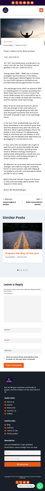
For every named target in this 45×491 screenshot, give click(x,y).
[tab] (17, 270)
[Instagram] (20, 2)
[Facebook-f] (17, 482)
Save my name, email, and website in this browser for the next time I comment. (22, 358)
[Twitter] (24, 482)
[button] (41, 10)
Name (7, 329)
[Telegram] (32, 2)
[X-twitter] (16, 2)
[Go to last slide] (7, 245)
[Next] (38, 245)
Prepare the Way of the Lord (22, 253)
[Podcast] (28, 2)
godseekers (9, 45)
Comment (8, 293)
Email (7, 340)
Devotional (8, 41)
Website (8, 350)
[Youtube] (24, 2)
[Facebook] (13, 2)
